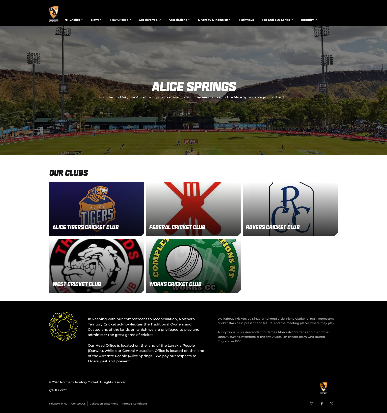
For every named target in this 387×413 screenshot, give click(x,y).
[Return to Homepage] (54, 14)
